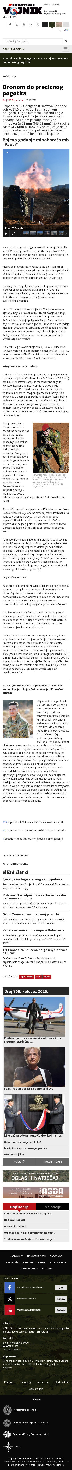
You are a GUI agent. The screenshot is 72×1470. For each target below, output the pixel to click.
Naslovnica (16, 1256)
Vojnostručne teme (34, 1262)
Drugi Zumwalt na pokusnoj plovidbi (31, 914)
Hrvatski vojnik (13, 48)
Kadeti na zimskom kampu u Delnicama (33, 930)
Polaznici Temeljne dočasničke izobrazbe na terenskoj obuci (34, 896)
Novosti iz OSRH (36, 1256)
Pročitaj (18, 1161)
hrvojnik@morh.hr (19, 1342)
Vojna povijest (57, 1262)
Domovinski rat (29, 1268)
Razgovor (56, 1256)
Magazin (29, 58)
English (61, 29)
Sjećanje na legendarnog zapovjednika (33, 879)
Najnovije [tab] (53, 1206)
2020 (40, 58)
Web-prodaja (36, 1388)
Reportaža (17, 100)
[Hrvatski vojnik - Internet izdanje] (36, 10)
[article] (36, 1020)
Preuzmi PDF (51, 1161)
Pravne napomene (55, 1464)
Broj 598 (51, 58)
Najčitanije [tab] (19, 1206)
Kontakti (8, 1382)
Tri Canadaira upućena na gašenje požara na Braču (35, 951)
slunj (38, 976)
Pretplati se (61, 1382)
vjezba (47, 976)
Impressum (43, 1382)
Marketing (25, 1382)
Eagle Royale (26, 976)
